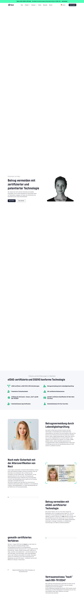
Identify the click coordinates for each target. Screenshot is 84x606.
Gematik (25, 544)
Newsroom (45, 5)
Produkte (26, 5)
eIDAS (63, 516)
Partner (39, 5)
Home (22, 5)
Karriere (50, 5)
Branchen (33, 5)
